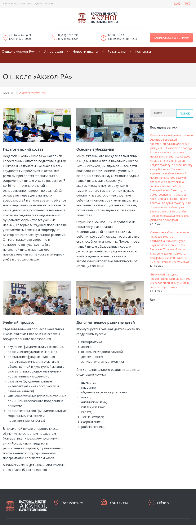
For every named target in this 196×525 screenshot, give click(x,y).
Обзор (163, 502)
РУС (188, 4)
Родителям (117, 51)
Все (152, 300)
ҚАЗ (177, 4)
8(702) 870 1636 (68, 35)
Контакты (143, 51)
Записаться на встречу (171, 38)
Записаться (72, 502)
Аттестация (53, 51)
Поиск (185, 113)
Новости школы (85, 51)
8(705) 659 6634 (68, 39)
